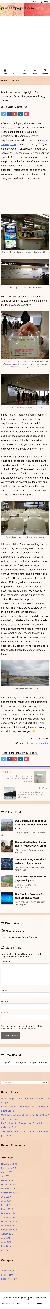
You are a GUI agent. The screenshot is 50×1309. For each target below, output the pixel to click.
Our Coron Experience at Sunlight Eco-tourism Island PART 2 (31, 824)
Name (4, 990)
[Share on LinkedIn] (20, 114)
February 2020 (8, 1213)
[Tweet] (3, 114)
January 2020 (8, 1217)
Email (4, 1001)
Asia (17, 80)
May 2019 (6, 1246)
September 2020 (9, 1193)
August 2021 (7, 1172)
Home (6, 80)
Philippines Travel (9, 1279)
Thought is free (41, 1303)
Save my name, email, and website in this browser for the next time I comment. (21, 1027)
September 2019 (9, 1230)
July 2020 (6, 1197)
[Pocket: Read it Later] (26, 114)
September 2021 (9, 1168)
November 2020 (9, 1184)
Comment (6, 961)
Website (5, 1012)
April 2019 (6, 1250)
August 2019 (7, 1234)
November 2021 (9, 1164)
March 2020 (7, 1209)
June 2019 (6, 1242)
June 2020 (6, 1201)
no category (7, 1275)
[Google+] (14, 114)
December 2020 (9, 1180)
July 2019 (6, 1238)
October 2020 (8, 1188)
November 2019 (9, 1221)
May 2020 (6, 1205)
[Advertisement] (25, 42)
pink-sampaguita (39, 743)
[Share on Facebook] (9, 114)
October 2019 (8, 1225)
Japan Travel (42, 738)
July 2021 (5, 1176)
